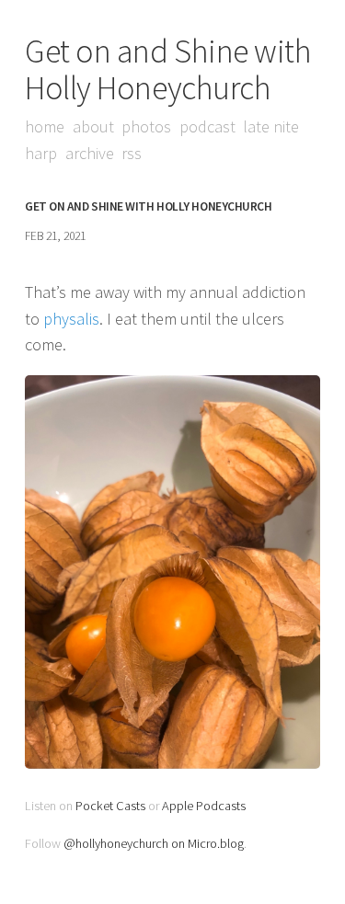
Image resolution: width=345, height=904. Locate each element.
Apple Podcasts (204, 805)
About (93, 126)
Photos (146, 126)
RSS (131, 153)
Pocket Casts (110, 805)
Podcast (207, 126)
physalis (71, 318)
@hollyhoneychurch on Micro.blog (153, 843)
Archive (89, 153)
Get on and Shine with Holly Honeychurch (168, 69)
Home (44, 126)
